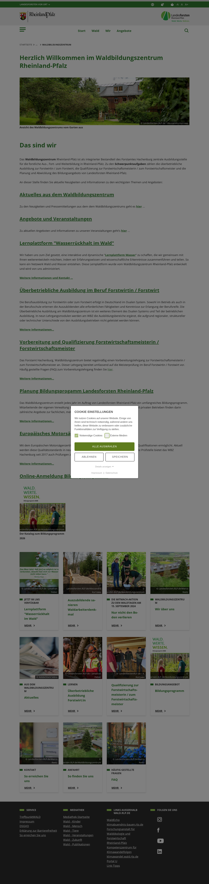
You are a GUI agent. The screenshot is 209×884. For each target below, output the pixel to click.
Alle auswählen (104, 446)
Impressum (96, 473)
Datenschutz (112, 473)
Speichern (120, 457)
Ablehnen (89, 457)
